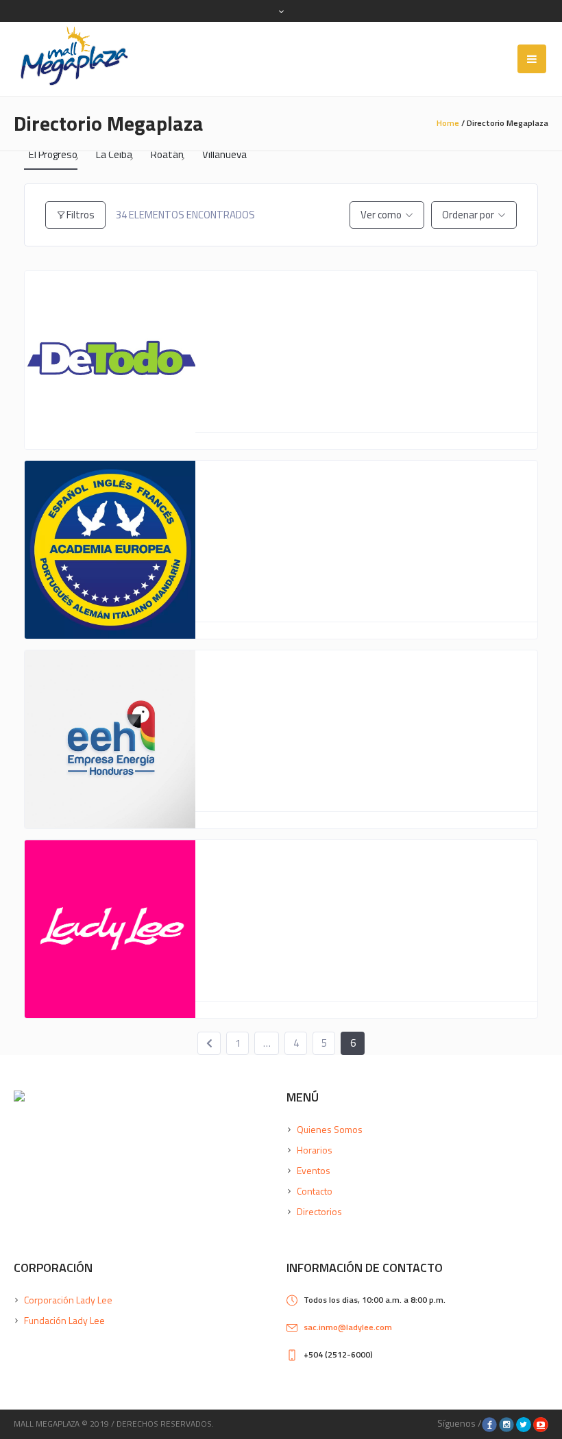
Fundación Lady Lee (64, 1320)
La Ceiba (114, 155)
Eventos (313, 1170)
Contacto (314, 1191)
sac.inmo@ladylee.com (348, 1327)
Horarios (314, 1150)
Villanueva (224, 155)
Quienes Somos (330, 1129)
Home (448, 122)
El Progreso (53, 155)
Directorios (319, 1211)
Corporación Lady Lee (68, 1299)
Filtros (80, 214)
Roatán (167, 155)
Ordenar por (468, 214)
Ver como (381, 214)
